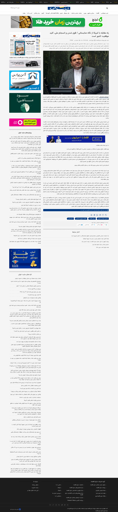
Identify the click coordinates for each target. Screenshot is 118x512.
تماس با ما (58, 485)
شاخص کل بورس (54, 2)
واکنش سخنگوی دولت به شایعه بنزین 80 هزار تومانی (28, 456)
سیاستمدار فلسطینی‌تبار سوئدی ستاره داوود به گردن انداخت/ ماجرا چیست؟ (26, 282)
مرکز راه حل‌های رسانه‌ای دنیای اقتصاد (74, 497)
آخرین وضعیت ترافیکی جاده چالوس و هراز (31, 385)
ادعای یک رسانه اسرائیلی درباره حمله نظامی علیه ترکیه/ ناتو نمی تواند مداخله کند (25, 191)
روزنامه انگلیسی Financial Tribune (75, 500)
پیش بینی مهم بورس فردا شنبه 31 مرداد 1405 (30, 292)
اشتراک (59, 490)
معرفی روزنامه (35, 485)
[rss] (59, 505)
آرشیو (42, 13)
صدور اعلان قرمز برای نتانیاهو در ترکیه (32, 417)
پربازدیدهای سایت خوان (25, 133)
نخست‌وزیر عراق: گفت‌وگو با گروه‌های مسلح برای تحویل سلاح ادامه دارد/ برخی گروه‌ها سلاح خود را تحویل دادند (25, 338)
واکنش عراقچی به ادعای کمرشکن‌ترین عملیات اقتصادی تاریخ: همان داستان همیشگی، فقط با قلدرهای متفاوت (26, 345)
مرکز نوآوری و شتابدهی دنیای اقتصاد (74, 490)
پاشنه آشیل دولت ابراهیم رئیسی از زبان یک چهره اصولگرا (96, 239)
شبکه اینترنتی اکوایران (100, 490)
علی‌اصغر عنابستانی (103, 97)
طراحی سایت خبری (15, 509)
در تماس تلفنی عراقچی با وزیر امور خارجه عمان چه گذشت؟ (27, 331)
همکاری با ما (58, 496)
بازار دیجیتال (66, 13)
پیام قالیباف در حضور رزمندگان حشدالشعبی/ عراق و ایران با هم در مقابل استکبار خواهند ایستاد (26, 324)
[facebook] (103, 215)
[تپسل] (47, 136)
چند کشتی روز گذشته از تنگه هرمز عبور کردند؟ (30, 388)
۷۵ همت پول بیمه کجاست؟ (34, 295)
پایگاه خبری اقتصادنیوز (100, 496)
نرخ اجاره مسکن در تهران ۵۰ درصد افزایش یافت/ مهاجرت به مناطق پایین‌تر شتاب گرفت (25, 404)
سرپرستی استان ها (56, 493)
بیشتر (24, 13)
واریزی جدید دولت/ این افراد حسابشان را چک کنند (29, 238)
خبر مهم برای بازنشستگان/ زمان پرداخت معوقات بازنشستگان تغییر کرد (26, 195)
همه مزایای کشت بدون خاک (102, 247)
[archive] (50, 505)
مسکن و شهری (90, 13)
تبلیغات (59, 488)
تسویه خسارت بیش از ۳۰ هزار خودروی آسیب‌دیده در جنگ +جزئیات (25, 363)
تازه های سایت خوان (25, 274)
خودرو (61, 13)
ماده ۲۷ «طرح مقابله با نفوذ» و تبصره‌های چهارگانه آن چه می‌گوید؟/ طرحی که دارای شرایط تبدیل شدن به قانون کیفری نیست (25, 366)
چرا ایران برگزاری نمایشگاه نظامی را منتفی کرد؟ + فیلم (28, 286)
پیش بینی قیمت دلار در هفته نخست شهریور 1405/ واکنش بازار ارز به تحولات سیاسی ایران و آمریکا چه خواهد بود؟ (25, 378)
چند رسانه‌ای (37, 13)
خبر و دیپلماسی (104, 13)
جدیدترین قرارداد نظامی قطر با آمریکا (32, 400)
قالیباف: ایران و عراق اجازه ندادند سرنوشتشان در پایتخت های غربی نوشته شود (26, 465)
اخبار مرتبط (76, 232)
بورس (84, 13)
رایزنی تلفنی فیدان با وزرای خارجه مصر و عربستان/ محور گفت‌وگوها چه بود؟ (25, 452)
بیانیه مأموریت (35, 488)
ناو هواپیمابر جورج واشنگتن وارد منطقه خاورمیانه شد (29, 214)
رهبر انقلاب (92, 219)
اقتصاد (97, 13)
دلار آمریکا (35, 2)
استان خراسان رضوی (103, 219)
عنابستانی (70, 219)
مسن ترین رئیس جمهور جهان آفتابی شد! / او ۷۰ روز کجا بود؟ (26, 187)
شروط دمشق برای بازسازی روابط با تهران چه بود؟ (30, 226)
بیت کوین (72, 2)
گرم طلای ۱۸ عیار (19, 2)
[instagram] (67, 505)
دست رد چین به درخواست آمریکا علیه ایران (31, 205)
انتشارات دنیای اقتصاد (78, 485)
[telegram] (94, 215)
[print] (91, 215)
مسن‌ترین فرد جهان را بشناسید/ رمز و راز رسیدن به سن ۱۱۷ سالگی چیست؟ (26, 448)
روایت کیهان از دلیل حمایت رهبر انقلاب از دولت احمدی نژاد (95, 241)
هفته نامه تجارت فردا (100, 493)
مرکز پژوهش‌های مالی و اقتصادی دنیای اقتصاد (74, 494)
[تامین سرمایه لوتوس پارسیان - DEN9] (25, 103)
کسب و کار (29, 13)
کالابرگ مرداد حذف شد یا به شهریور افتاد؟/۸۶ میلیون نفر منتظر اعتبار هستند (25, 242)
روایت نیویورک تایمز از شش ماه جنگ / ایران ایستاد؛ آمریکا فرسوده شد (26, 301)
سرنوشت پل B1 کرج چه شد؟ (34, 289)
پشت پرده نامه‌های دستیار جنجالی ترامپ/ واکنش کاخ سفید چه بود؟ (25, 321)
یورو (100, 2)
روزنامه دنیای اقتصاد (100, 488)
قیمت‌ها (48, 13)
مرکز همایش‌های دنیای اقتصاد (76, 488)
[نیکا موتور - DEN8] (25, 64)
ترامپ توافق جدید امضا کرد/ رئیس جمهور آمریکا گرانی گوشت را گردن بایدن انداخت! (26, 425)
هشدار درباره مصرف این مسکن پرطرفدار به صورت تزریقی (28, 278)
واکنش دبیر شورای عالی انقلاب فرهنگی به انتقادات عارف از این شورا (25, 394)
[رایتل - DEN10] (25, 122)
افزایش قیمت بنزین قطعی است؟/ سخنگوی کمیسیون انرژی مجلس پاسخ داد (26, 172)
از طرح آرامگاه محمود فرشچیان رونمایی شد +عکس (29, 158)
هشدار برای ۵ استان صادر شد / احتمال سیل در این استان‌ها (27, 235)
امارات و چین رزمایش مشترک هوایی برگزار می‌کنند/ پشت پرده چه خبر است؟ (26, 437)
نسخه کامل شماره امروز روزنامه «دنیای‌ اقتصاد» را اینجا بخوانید (25, 57)
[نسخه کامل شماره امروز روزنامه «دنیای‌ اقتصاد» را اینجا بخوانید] (25, 44)
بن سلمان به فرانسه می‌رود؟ (34, 334)
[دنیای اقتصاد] (59, 8)
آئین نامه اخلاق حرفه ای (32, 490)
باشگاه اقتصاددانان (54, 13)
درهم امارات (86, 2)
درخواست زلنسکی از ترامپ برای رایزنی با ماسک (30, 397)
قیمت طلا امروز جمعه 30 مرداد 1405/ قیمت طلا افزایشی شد (27, 355)
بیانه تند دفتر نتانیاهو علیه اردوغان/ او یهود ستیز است (28, 342)
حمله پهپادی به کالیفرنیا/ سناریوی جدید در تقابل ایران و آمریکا (26, 202)
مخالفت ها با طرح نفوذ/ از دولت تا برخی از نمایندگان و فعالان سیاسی (26, 420)
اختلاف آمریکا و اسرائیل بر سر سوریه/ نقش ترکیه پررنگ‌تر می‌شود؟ (26, 391)
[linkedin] (97, 215)
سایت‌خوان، (102, 210)
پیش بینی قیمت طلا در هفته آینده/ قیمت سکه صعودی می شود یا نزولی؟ (25, 162)
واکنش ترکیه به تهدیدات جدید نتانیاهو (32, 298)
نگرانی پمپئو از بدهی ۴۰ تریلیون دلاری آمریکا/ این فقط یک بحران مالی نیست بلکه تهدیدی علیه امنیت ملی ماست (26, 460)
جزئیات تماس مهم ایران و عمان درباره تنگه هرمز (30, 310)
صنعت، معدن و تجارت (76, 13)
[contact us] (53, 505)
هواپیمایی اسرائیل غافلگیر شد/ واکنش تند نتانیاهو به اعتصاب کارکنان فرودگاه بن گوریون (25, 183)
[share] (56, 505)
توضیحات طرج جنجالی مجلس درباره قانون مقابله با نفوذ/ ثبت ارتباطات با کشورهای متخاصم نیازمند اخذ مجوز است (26, 413)
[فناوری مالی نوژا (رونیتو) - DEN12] (25, 259)
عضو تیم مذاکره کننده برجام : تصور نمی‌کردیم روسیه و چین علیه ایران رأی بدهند (25, 222)
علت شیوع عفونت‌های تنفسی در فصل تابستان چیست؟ (28, 199)
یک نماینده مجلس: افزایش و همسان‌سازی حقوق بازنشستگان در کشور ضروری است (90, 236)
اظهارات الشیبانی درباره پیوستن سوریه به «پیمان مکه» (29, 429)
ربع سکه (115, 2)
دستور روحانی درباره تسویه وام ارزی (100, 244)
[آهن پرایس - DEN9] (25, 80)
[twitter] (100, 215)
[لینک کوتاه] (106, 215)
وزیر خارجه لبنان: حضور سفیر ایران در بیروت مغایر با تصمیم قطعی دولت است (25, 154)
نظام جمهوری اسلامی (81, 219)
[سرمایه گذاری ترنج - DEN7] (59, 22)
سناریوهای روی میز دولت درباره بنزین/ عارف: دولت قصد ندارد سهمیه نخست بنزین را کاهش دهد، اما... (25, 218)
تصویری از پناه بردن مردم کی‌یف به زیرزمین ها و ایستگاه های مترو (25, 382)
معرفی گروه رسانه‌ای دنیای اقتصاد (97, 485)
